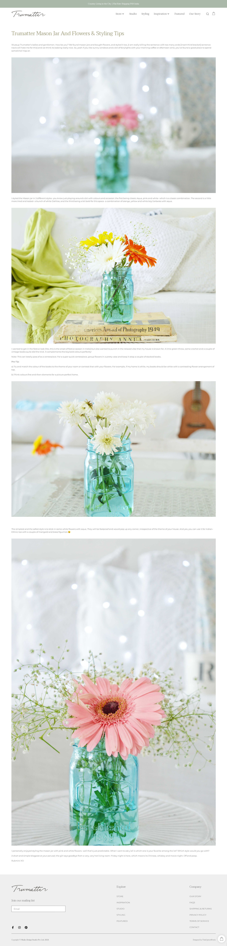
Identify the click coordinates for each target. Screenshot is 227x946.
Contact (194, 927)
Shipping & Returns (200, 909)
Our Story (195, 13)
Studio (133, 13)
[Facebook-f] (12, 927)
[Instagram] (19, 927)
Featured (179, 13)
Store (119, 13)
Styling (145, 13)
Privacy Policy (197, 915)
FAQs (192, 902)
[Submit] (60, 909)
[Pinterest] (26, 927)
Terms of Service (199, 921)
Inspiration (160, 13)
